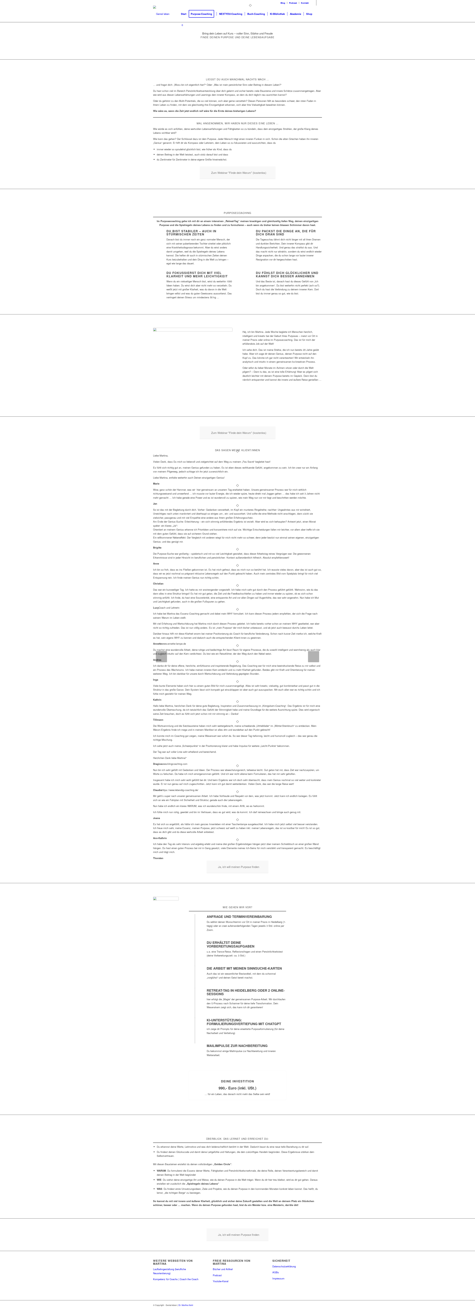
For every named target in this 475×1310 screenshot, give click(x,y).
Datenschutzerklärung (284, 1266)
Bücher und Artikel (223, 1269)
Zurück (161, 656)
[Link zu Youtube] (319, 3)
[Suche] (318, 14)
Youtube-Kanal (220, 1281)
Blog (283, 2)
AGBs (275, 1272)
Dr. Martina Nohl (185, 1305)
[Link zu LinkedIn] (313, 3)
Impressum (278, 1278)
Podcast (293, 2)
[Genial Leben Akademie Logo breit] (161, 14)
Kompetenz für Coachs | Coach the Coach (175, 1279)
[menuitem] (283, 3)
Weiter (313, 656)
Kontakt (305, 2)
